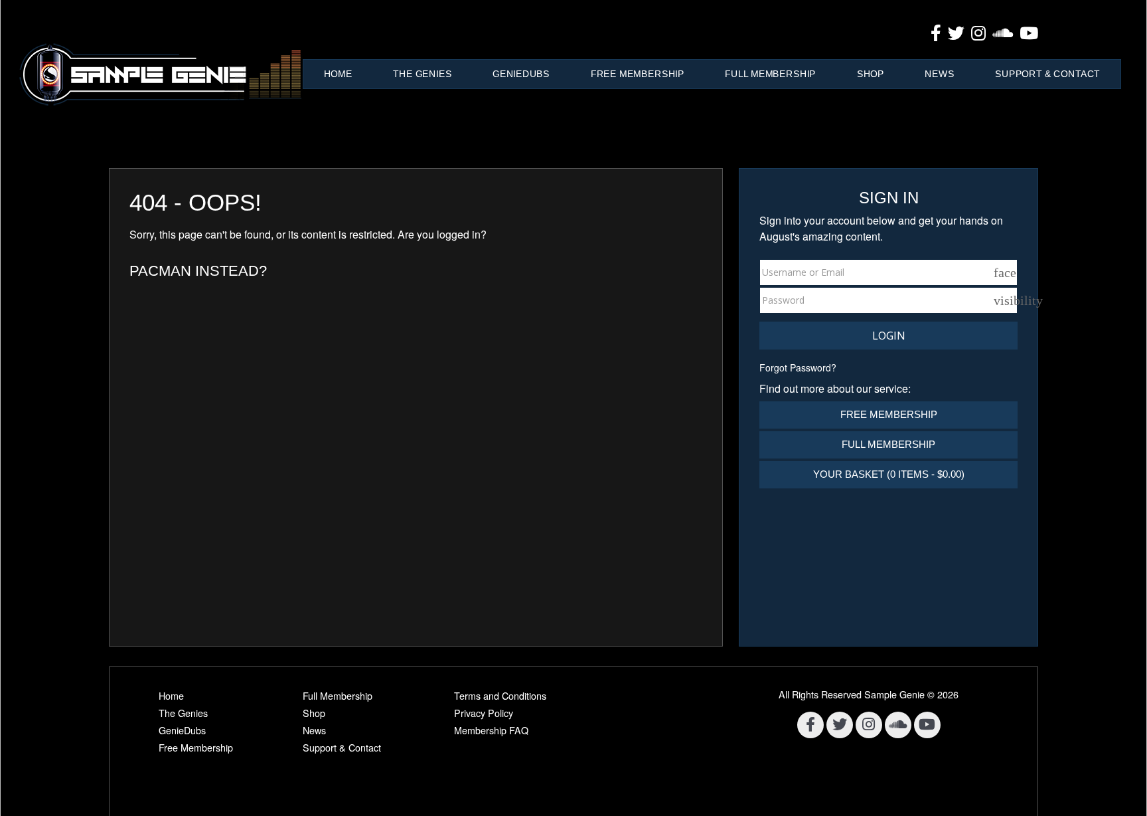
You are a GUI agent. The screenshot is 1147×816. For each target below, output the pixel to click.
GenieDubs (521, 73)
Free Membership (637, 73)
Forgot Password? (797, 367)
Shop (870, 73)
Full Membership (770, 73)
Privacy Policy (483, 713)
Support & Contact (1047, 73)
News (939, 73)
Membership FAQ (491, 730)
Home (338, 73)
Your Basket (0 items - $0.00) (888, 474)
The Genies (422, 73)
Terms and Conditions (500, 695)
